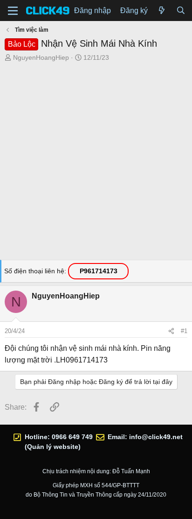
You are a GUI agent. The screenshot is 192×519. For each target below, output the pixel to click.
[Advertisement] (96, 163)
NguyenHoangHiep (41, 57)
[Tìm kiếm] (180, 10)
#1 (184, 330)
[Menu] (13, 10)
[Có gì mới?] (161, 10)
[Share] (171, 331)
